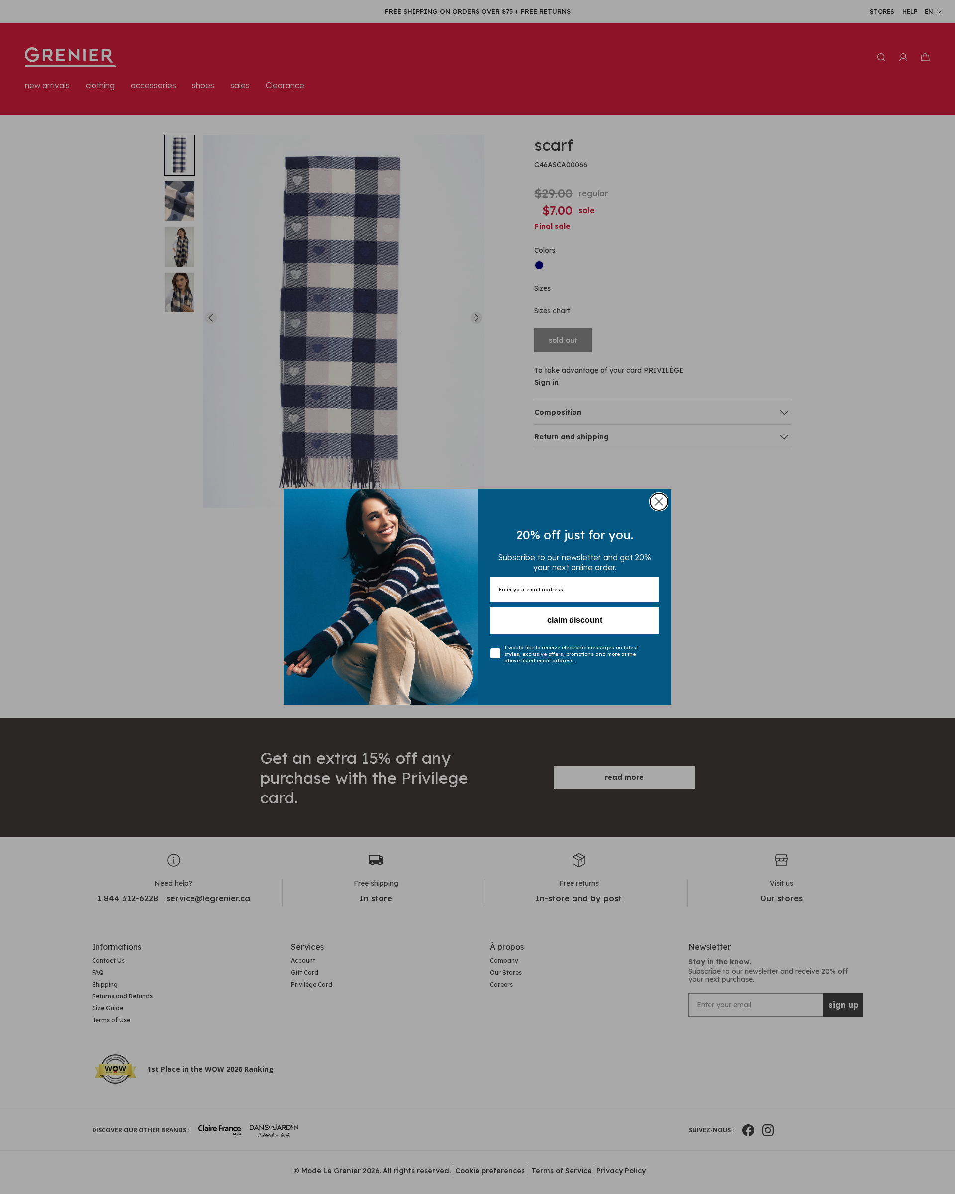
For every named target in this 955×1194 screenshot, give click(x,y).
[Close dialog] (659, 501)
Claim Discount (574, 620)
